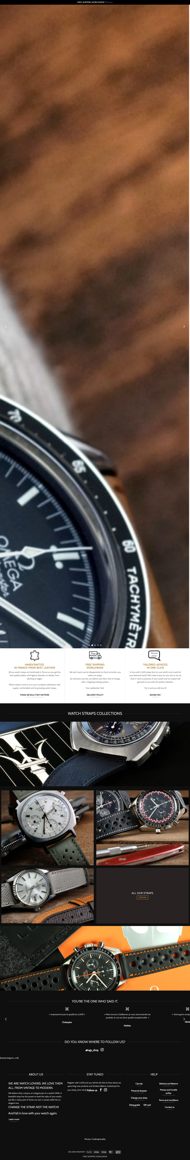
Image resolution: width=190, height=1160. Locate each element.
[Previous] (6, 326)
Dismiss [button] (109, 2)
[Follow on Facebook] (100, 1090)
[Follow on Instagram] (102, 1050)
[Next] (184, 326)
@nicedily (101, 1139)
